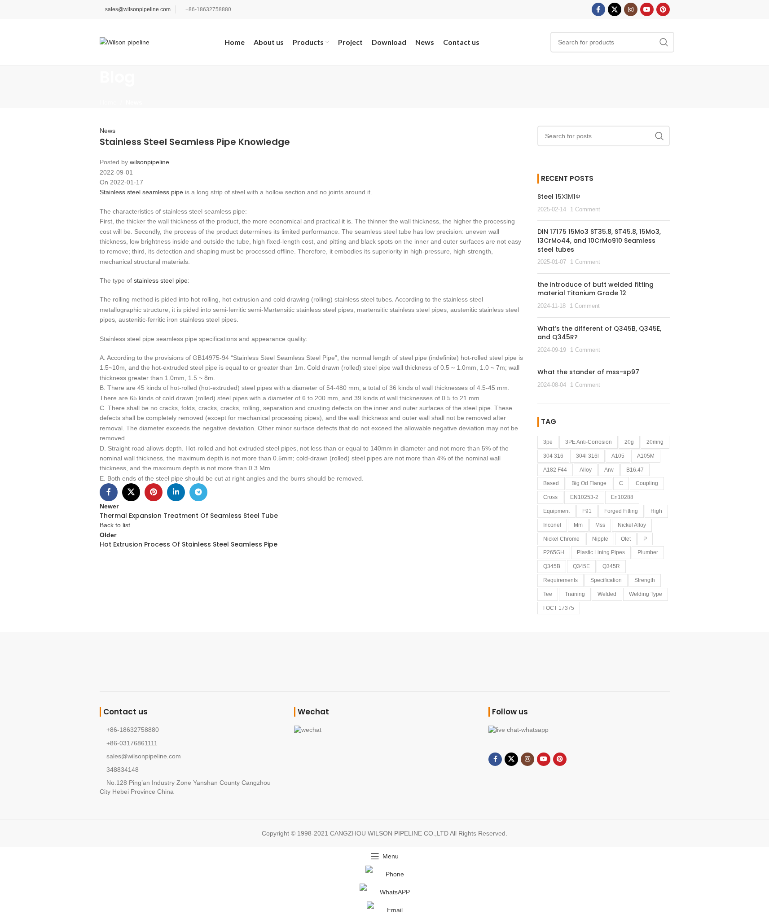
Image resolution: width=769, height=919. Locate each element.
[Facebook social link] (598, 9)
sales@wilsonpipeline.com (138, 9)
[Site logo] (124, 41)
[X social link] (614, 9)
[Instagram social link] (630, 9)
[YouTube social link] (647, 9)
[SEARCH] (664, 42)
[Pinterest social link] (663, 9)
